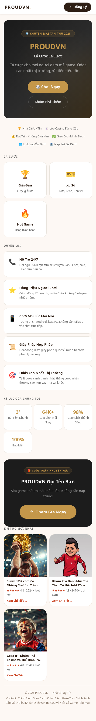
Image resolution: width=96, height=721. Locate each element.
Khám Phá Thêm (48, 102)
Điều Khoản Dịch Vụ (31, 702)
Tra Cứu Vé (52, 702)
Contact (11, 698)
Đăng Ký (80, 7)
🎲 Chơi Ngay (48, 86)
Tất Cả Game (70, 702)
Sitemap (85, 702)
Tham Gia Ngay (51, 512)
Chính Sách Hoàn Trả (60, 698)
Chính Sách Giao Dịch (31, 698)
